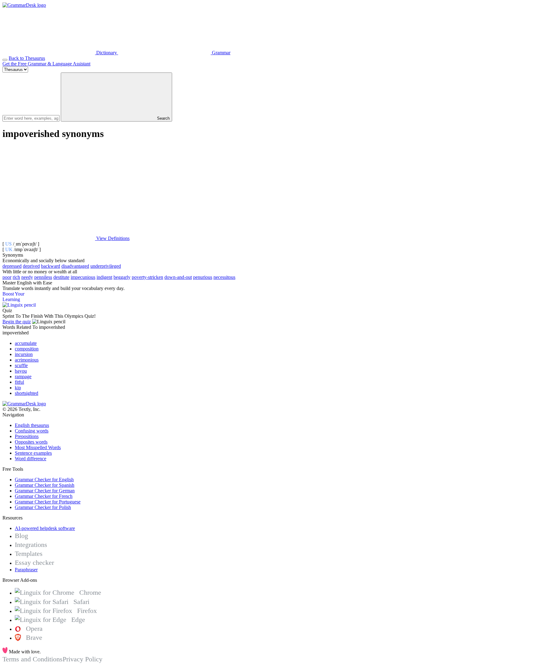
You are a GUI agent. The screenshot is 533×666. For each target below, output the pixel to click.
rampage (23, 376)
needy (27, 277)
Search (163, 118)
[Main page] (24, 5)
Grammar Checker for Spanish (44, 485)
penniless (43, 277)
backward (50, 266)
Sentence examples (33, 453)
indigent (104, 277)
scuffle (21, 365)
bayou (21, 371)
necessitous (224, 277)
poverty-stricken (147, 277)
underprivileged (105, 266)
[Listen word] (48, 190)
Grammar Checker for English (44, 479)
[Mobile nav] (4, 60)
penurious (202, 277)
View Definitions (112, 238)
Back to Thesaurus (27, 58)
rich (16, 277)
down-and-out (178, 277)
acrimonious (27, 359)
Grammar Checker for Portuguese (48, 501)
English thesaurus (32, 425)
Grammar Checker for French (43, 496)
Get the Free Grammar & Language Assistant (46, 63)
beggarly (122, 277)
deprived (31, 266)
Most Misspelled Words (38, 447)
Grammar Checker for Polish (43, 507)
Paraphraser (26, 569)
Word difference (30, 458)
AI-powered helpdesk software (45, 528)
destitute (61, 277)
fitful (19, 382)
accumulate (26, 343)
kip (18, 387)
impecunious (83, 277)
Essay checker (34, 562)
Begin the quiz (16, 321)
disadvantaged (75, 266)
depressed (12, 266)
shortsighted (26, 393)
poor (6, 277)
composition (27, 348)
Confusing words (31, 430)
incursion (24, 354)
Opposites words (31, 442)
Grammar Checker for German (45, 490)
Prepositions (27, 436)
